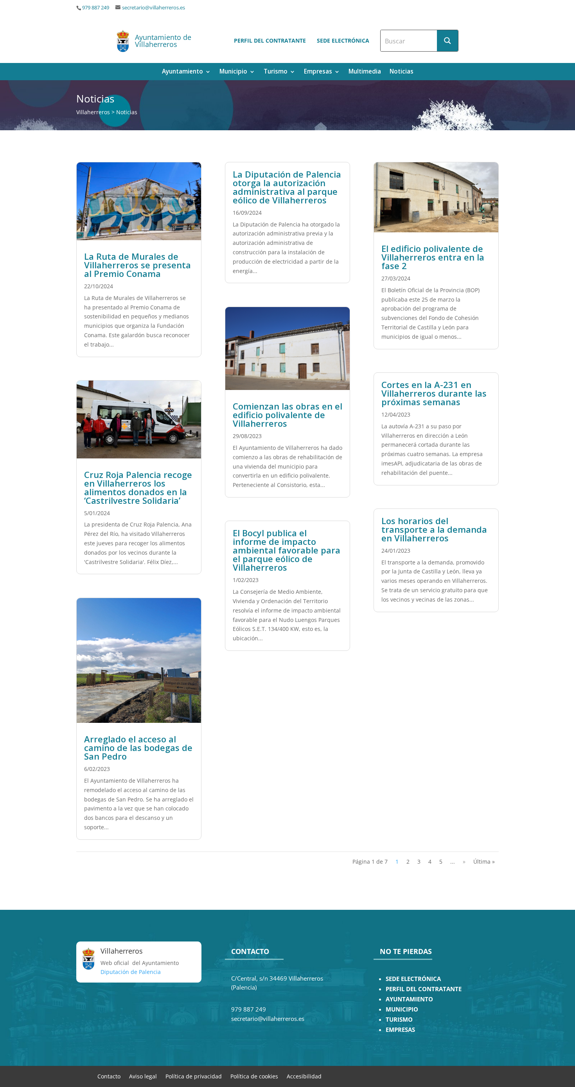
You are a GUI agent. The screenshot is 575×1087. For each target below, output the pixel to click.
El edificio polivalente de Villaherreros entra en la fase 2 (432, 257)
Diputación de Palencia (131, 972)
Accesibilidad (304, 1076)
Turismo (276, 72)
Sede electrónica (343, 40)
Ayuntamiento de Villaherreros (163, 40)
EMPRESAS (400, 1030)
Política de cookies (254, 1076)
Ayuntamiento (182, 72)
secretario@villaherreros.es (153, 7)
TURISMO (399, 1019)
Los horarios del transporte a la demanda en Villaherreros (434, 529)
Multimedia (365, 72)
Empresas (318, 72)
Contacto (108, 1076)
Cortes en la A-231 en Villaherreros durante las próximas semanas (434, 393)
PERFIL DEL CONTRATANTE (424, 989)
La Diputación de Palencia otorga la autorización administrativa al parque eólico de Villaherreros (287, 187)
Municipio (233, 72)
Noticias (401, 72)
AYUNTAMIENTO (409, 999)
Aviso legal (143, 1076)
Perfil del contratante (270, 40)
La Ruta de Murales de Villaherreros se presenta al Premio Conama (137, 264)
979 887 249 (95, 7)
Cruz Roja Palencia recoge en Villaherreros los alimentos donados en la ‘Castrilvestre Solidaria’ (138, 487)
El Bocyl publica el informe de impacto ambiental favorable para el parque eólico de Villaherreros (286, 550)
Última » (484, 861)
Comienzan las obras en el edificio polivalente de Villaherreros (287, 414)
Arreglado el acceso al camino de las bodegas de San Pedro (138, 747)
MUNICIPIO (402, 1009)
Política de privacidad (193, 1076)
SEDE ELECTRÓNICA (413, 979)
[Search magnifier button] (447, 40)
